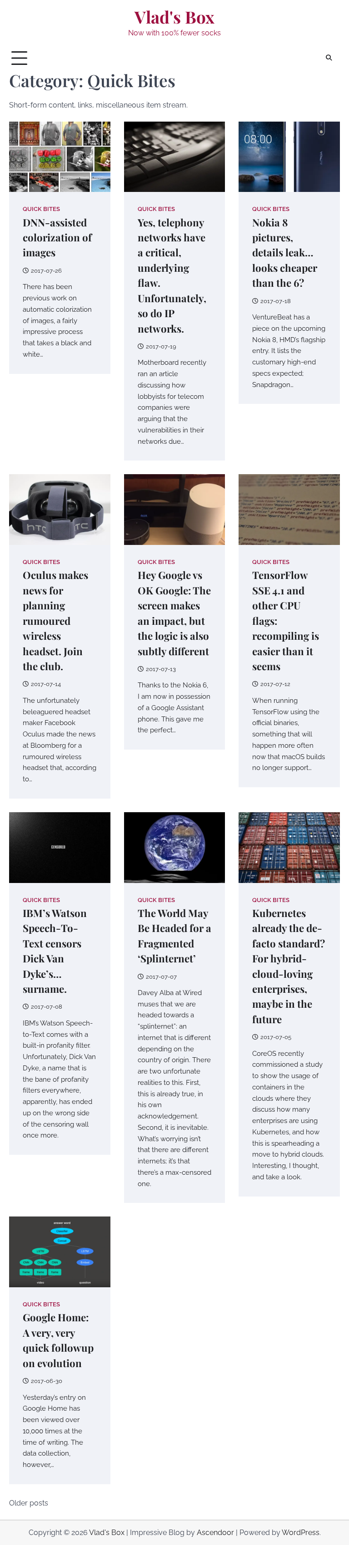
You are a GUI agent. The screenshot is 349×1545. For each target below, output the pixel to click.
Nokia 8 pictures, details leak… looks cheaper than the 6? (284, 253)
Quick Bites (41, 209)
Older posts (28, 1503)
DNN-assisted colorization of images (57, 238)
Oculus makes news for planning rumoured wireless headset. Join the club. (55, 620)
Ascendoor (215, 1532)
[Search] (328, 58)
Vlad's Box (174, 17)
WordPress (300, 1532)
